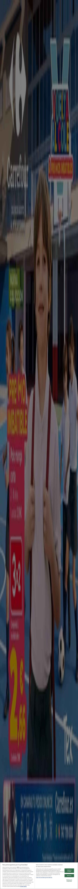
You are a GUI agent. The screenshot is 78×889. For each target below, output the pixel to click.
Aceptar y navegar (69, 870)
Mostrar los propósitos (69, 880)
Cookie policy (23, 886)
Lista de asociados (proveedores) (44, 877)
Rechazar (69, 875)
